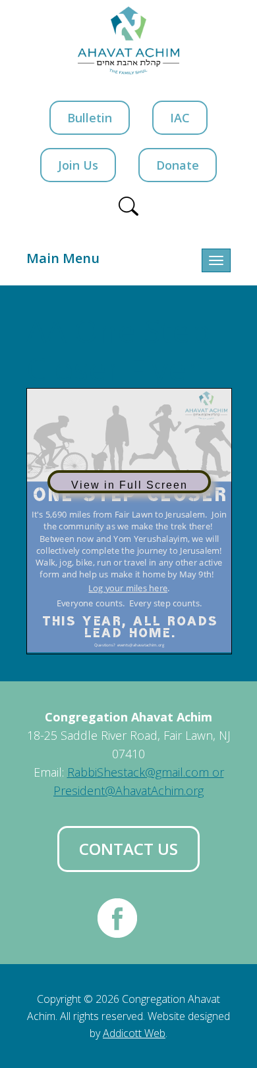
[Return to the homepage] (129, 40)
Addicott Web (134, 1033)
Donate (177, 165)
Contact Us (128, 849)
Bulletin (89, 118)
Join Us (78, 165)
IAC (180, 118)
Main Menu (63, 258)
